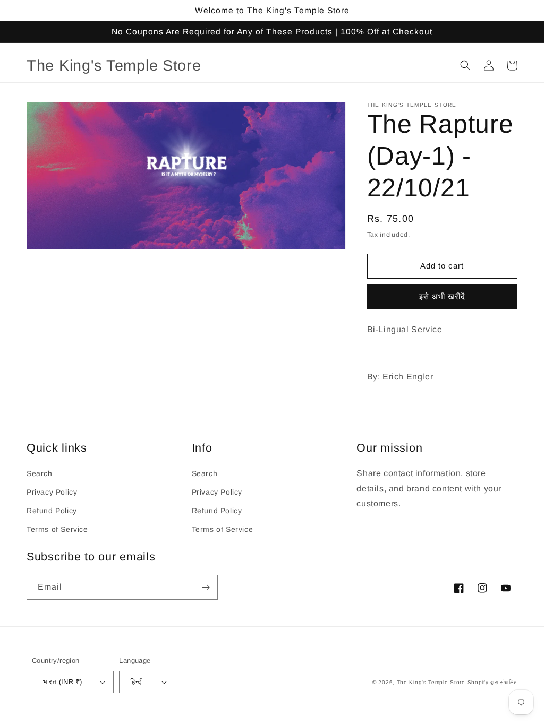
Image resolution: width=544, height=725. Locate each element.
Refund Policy (52, 510)
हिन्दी (136, 682)
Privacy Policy (52, 492)
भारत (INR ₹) (62, 682)
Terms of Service (57, 529)
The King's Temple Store (431, 682)
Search (40, 473)
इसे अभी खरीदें (442, 296)
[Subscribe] (205, 587)
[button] (465, 65)
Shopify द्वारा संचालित (493, 682)
